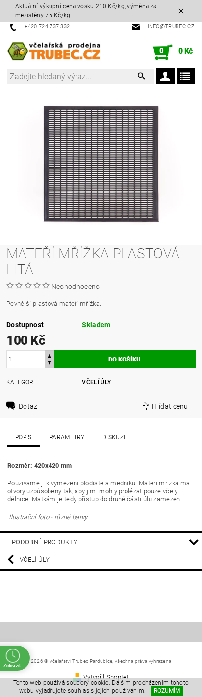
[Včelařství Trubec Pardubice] (54, 52)
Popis (23, 437)
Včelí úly (96, 382)
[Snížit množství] (49, 363)
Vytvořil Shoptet (106, 677)
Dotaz (28, 406)
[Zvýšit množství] (49, 355)
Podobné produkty (44, 542)
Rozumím (167, 690)
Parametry (67, 437)
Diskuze (114, 437)
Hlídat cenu (170, 406)
